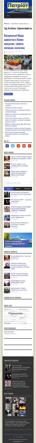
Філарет (17, 309)
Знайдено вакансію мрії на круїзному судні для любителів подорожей (15, 243)
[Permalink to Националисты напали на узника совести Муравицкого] (7, 220)
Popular (8, 188)
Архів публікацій (9, 331)
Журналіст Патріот (10, 51)
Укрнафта (13, 316)
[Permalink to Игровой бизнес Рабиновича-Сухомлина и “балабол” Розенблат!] (7, 227)
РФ (14, 309)
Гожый (20, 323)
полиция (27, 311)
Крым (20, 319)
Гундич (22, 316)
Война (5, 311)
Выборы (25, 319)
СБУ (24, 314)
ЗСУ (17, 311)
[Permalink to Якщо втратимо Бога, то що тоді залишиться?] (7, 261)
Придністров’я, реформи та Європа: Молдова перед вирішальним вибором (19, 173)
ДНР (19, 316)
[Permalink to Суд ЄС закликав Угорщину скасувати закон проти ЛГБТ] (7, 278)
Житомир (23, 309)
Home (7, 23)
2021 (9, 311)
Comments (27, 188)
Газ (29, 314)
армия (9, 319)
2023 (5, 318)
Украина (7, 309)
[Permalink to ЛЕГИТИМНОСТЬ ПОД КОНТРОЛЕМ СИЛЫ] (7, 285)
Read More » (8, 94)
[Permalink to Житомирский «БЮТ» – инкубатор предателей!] (7, 204)
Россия (7, 323)
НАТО (28, 309)
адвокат (22, 318)
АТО (14, 318)
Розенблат (17, 321)
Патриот (13, 311)
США (25, 323)
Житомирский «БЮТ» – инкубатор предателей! (20, 375)
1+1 (8, 318)
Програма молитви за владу (13, 108)
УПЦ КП (29, 323)
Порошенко (15, 313)
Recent (18, 188)
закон (17, 319)
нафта (10, 318)
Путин (6, 319)
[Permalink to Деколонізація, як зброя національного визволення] (7, 293)
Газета (14, 319)
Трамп (17, 318)
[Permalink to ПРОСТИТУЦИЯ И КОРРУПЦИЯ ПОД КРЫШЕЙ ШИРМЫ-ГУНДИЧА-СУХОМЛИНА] (7, 211)
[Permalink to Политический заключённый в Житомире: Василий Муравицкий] (7, 197)
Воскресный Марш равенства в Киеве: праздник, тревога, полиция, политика (14, 41)
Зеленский (21, 311)
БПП (29, 316)
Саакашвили (29, 318)
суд (12, 321)
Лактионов (7, 316)
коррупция (23, 321)
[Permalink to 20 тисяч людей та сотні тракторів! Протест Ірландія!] (7, 168)
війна (25, 316)
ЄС (11, 309)
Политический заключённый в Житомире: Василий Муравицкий (21, 367)
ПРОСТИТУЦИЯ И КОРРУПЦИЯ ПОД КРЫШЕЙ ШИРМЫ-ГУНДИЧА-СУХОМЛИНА (21, 208)
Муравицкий (14, 323)
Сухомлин (7, 321)
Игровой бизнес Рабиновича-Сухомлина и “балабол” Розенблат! (19, 224)
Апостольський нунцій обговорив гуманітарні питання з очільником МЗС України (17, 134)
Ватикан (6, 314)
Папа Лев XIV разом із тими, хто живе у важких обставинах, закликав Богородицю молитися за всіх (18, 120)
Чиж (27, 314)
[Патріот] (18, 8)
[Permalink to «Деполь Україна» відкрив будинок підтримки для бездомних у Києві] (7, 161)
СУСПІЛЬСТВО (9, 53)
